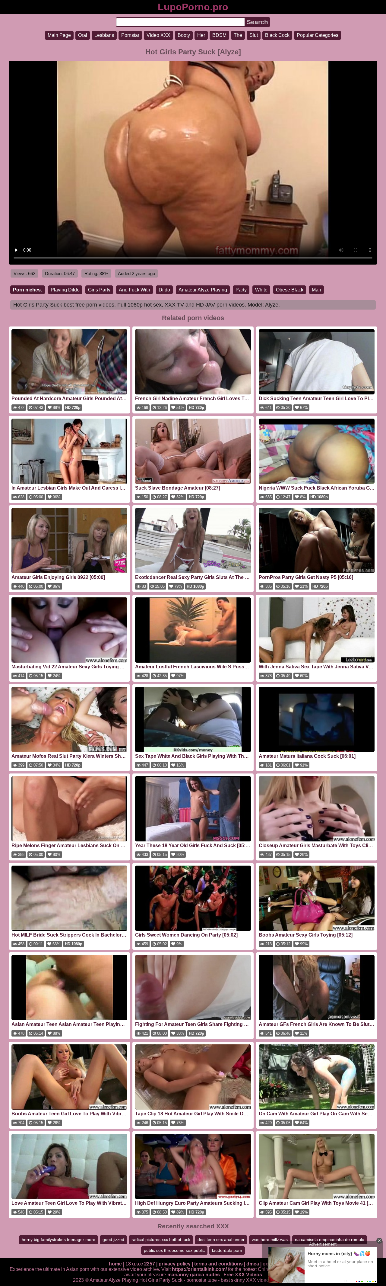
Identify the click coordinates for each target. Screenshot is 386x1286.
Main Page (59, 35)
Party (241, 289)
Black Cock (277, 35)
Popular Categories (317, 35)
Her (201, 35)
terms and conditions (218, 1263)
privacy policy (175, 1263)
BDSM (219, 35)
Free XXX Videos (242, 1274)
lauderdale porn (227, 1250)
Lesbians (104, 35)
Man (316, 289)
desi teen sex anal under (221, 1239)
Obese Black (289, 289)
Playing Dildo (65, 289)
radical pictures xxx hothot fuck (160, 1239)
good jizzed (113, 1239)
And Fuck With (134, 289)
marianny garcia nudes (193, 1274)
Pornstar (130, 35)
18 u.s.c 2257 (140, 1263)
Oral (82, 35)
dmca (252, 1263)
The (238, 35)
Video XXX (158, 35)
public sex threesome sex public (174, 1250)
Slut (253, 35)
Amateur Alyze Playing (203, 289)
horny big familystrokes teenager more (58, 1239)
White (261, 289)
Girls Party (99, 289)
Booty (184, 35)
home (115, 1263)
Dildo (164, 289)
